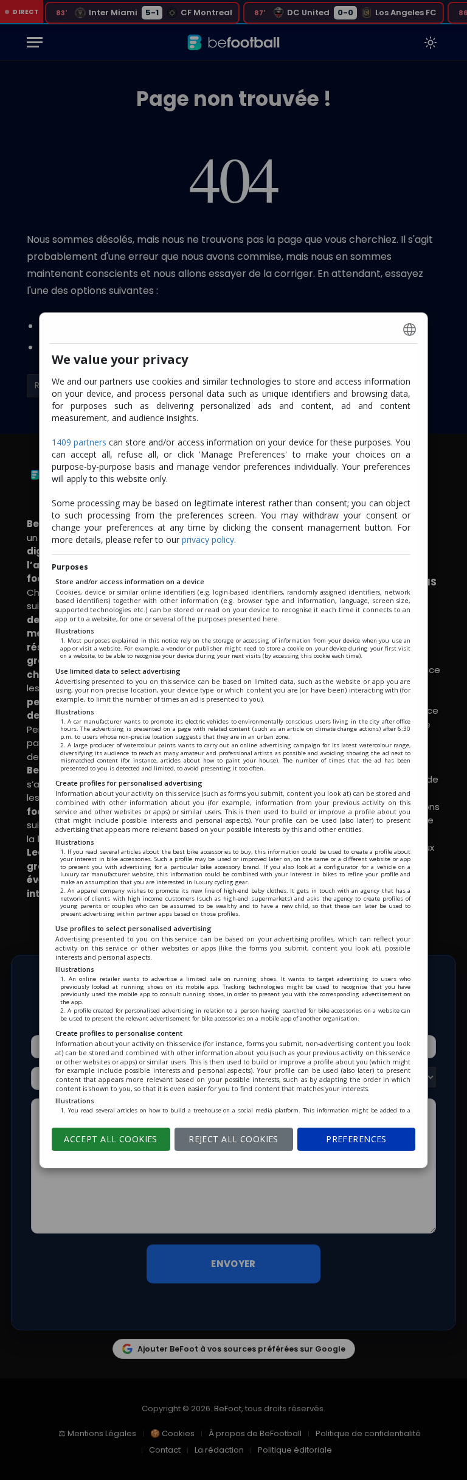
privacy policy (208, 539)
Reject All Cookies (233, 1139)
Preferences (356, 1139)
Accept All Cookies (110, 1139)
